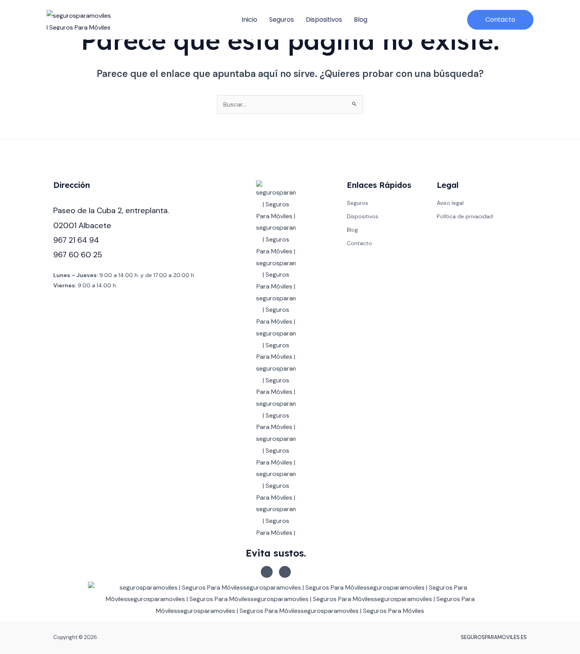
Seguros (281, 19)
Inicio (249, 19)
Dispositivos (324, 19)
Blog (360, 19)
